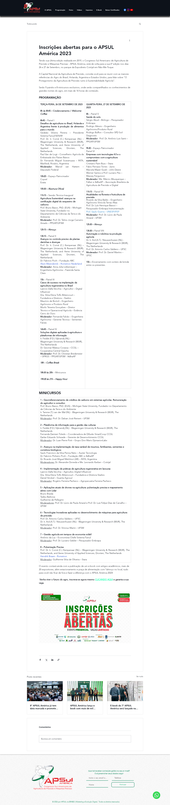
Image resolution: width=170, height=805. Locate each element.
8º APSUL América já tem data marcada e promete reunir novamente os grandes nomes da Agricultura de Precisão (43, 707)
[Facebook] (124, 9)
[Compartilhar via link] (58, 660)
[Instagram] (128, 9)
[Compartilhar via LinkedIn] (52, 660)
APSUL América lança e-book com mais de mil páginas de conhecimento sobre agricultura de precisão (83, 707)
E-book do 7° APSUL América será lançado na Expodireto (123, 707)
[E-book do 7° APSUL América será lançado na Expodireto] (125, 691)
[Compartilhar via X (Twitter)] (46, 660)
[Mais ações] (129, 40)
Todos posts (32, 24)
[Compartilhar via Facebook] (40, 660)
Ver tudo (139, 676)
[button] (140, 24)
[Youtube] (131, 9)
